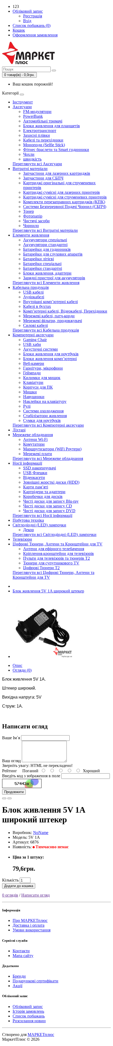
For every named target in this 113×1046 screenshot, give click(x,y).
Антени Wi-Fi (35, 439)
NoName (40, 832)
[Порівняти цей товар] (9, 798)
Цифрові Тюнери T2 (41, 568)
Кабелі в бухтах (37, 306)
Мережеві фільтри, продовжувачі (52, 320)
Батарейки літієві (38, 259)
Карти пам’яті (35, 487)
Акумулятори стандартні (45, 244)
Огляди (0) (22, 670)
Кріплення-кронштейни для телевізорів (58, 553)
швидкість (32, 159)
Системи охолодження (43, 411)
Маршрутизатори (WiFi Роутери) (52, 449)
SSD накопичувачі (39, 468)
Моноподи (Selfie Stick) (44, 145)
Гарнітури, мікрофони (43, 368)
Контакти (21, 951)
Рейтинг (9, 771)
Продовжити (14, 792)
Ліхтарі (19, 430)
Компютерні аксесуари (33, 335)
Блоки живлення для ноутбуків (51, 354)
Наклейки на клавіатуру (44, 401)
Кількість (10, 880)
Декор (28, 529)
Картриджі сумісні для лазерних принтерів (61, 192)
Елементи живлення (31, 235)
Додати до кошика (18, 886)
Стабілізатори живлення (45, 415)
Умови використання (31, 930)
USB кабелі (33, 292)
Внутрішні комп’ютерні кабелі (50, 301)
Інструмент (23, 102)
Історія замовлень (28, 1011)
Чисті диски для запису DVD (49, 510)
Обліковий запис (28, 1006)
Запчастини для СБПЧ (43, 178)
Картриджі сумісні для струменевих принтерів (65, 197)
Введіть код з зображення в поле (31, 776)
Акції (17, 985)
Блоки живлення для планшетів (51, 126)
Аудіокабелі (33, 297)
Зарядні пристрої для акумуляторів (54, 278)
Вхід (27, 20)
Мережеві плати (37, 453)
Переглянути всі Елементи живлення (46, 282)
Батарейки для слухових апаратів (53, 254)
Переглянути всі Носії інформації (42, 515)
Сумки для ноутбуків (42, 420)
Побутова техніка (28, 520)
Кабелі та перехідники (43, 140)
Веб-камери (33, 363)
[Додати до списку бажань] (4, 798)
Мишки (30, 392)
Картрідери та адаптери (44, 491)
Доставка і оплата (28, 925)
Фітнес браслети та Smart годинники (56, 149)
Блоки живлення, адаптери (47, 273)
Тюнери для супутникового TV (51, 563)
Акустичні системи (40, 349)
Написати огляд (35, 895)
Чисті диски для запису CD (47, 506)
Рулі (26, 406)
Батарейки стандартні (42, 268)
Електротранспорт (39, 130)
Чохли (28, 154)
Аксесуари (22, 107)
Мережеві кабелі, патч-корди (49, 316)
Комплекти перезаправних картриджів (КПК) (64, 202)
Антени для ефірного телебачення (53, 548)
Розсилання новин (29, 1021)
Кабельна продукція (31, 287)
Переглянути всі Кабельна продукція (46, 330)
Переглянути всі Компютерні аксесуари (48, 425)
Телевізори (22, 539)
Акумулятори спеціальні (45, 240)
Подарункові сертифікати (35, 981)
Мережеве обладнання (33, 434)
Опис (17, 665)
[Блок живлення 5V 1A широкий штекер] (43, 656)
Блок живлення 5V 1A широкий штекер (48, 591)
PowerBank (33, 116)
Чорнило (31, 225)
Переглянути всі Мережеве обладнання (48, 458)
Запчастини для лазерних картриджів (56, 173)
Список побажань (29, 1016)
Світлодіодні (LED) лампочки (39, 525)
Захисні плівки (36, 135)
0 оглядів (10, 895)
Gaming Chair (35, 339)
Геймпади (32, 373)
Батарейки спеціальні (42, 263)
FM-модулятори (37, 111)
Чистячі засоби (36, 221)
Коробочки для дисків (43, 496)
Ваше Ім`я (11, 738)
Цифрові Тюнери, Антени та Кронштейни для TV (57, 544)
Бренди (19, 976)
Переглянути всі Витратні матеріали (45, 230)
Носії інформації (27, 463)
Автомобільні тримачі (42, 121)
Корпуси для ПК (38, 387)
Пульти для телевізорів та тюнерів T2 (56, 558)
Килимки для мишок (41, 377)
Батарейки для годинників (47, 249)
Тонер (28, 211)
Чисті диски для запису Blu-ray (51, 501)
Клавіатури (33, 382)
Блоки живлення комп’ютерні (50, 358)
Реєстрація (32, 16)
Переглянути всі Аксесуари (37, 164)
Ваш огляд (11, 760)
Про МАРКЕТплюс (30, 920)
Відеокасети (34, 477)
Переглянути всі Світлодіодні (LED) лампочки (54, 534)
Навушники (33, 396)
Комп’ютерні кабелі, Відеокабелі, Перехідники (65, 311)
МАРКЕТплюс (41, 1034)
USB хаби (32, 344)
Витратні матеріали (30, 168)
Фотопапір (32, 216)
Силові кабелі (35, 325)
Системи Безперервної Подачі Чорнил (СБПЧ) (64, 206)
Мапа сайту (23, 955)
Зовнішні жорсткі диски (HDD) (51, 482)
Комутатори (34, 444)
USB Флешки (35, 472)
